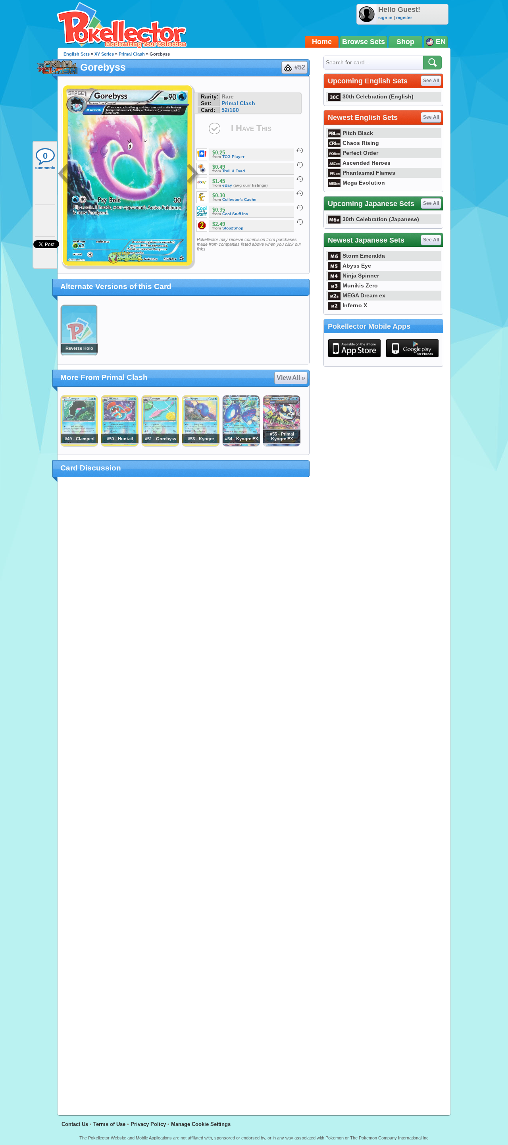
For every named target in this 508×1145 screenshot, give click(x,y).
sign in (385, 17)
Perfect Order (360, 153)
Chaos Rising (361, 143)
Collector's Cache (239, 199)
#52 (299, 67)
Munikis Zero (360, 285)
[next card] (193, 174)
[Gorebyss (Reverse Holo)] (79, 354)
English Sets (77, 54)
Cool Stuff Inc (235, 214)
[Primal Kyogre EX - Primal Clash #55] (281, 444)
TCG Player (233, 156)
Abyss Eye (357, 265)
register (404, 17)
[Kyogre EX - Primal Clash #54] (241, 444)
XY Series (104, 54)
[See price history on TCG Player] (299, 150)
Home (322, 42)
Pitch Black (358, 133)
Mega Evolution (364, 182)
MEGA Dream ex (364, 295)
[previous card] (64, 174)
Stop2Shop (232, 228)
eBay (227, 185)
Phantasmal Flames (369, 173)
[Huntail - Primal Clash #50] (119, 444)
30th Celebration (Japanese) (381, 219)
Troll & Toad (233, 171)
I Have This (251, 128)
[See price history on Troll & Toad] (299, 165)
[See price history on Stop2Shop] (299, 222)
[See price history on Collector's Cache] (299, 193)
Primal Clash (132, 54)
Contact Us (75, 1124)
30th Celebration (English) (378, 96)
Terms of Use (109, 1124)
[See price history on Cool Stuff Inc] (299, 207)
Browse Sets (363, 42)
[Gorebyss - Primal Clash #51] (160, 444)
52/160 (230, 110)
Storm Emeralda (364, 256)
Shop (405, 42)
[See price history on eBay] (299, 179)
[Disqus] (184, 791)
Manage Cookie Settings (201, 1124)
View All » (291, 377)
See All (431, 80)
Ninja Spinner (361, 275)
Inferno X (355, 305)
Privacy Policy (148, 1124)
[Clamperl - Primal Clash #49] (79, 444)
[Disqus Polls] (184, 587)
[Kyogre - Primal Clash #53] (200, 444)
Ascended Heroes (367, 163)
